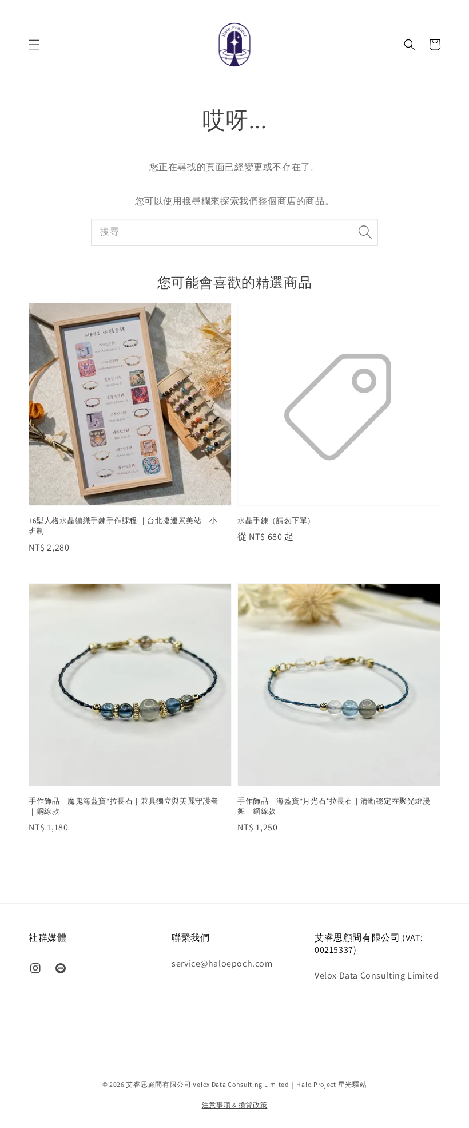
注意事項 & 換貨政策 (235, 1105)
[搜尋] (364, 231)
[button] (34, 44)
